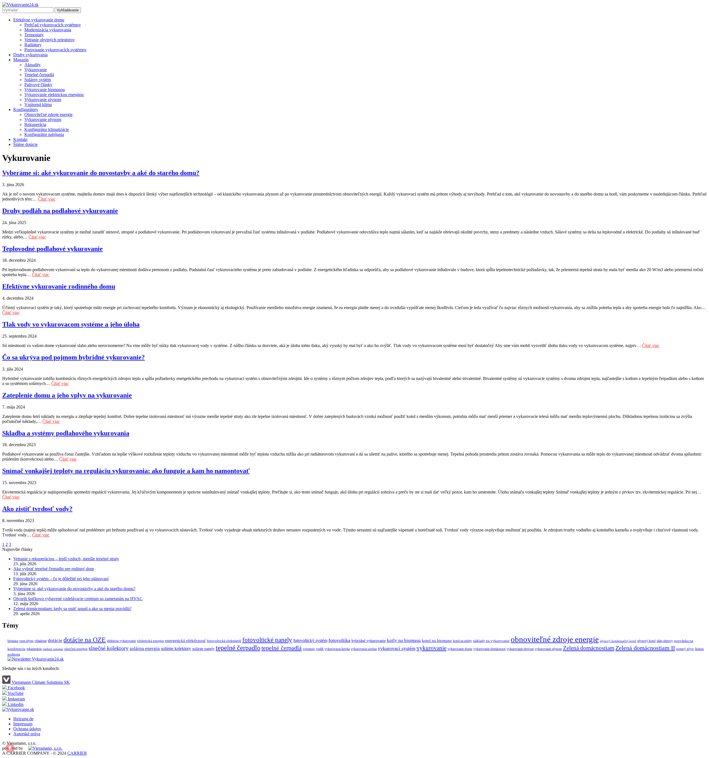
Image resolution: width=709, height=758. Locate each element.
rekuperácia (34, 649)
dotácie (55, 640)
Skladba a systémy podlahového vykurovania (65, 433)
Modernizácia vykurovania (47, 29)
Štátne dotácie (25, 144)
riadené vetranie (53, 649)
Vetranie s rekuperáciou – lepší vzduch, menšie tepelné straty (66, 558)
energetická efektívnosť (185, 640)
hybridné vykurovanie (368, 640)
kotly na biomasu (404, 640)
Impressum (22, 723)
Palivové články (38, 84)
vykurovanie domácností (489, 649)
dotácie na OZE (84, 639)
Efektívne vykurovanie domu (38, 19)
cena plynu (26, 641)
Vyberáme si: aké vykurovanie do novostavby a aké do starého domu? (100, 172)
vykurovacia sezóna (364, 649)
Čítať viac (46, 199)
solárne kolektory (176, 648)
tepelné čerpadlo (238, 647)
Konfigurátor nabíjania (44, 134)
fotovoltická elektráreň (224, 641)
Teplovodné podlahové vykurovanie (52, 248)
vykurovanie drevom (520, 649)
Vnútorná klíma (38, 104)
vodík (319, 649)
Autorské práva (26, 733)
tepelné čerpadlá (281, 647)
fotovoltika (339, 640)
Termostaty (34, 34)
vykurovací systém (396, 648)
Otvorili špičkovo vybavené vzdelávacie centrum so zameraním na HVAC (78, 598)
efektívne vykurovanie (121, 641)
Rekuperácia (35, 124)
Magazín (21, 59)
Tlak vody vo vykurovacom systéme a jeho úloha (71, 324)
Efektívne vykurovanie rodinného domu (58, 286)
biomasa (12, 641)
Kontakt (20, 139)
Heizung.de (23, 718)
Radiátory (33, 44)
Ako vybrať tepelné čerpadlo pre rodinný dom (53, 568)
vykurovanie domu (460, 649)
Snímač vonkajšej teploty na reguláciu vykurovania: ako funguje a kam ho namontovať (126, 470)
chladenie (41, 641)
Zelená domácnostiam (588, 648)
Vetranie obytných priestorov (49, 39)
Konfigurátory (25, 109)
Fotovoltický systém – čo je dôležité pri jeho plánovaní (61, 578)
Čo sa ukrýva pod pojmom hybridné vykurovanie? (73, 357)
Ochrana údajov (27, 728)
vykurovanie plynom (548, 649)
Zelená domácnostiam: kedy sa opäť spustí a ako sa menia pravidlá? (72, 608)
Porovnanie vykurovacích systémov (55, 49)
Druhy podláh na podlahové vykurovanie (60, 210)
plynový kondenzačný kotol (618, 641)
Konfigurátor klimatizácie (46, 129)
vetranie (309, 649)
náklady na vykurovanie (491, 641)
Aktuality (32, 64)
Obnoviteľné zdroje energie (48, 114)
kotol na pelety (462, 641)
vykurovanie (431, 648)
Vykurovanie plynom (42, 99)
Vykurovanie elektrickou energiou (54, 94)
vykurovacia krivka (337, 649)
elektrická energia (150, 641)
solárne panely (203, 648)
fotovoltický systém (310, 640)
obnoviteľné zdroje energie (555, 639)
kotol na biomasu (437, 640)
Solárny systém (37, 79)
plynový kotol (646, 641)
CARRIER (77, 753)
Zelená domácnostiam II (645, 648)
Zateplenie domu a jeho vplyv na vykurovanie (67, 395)
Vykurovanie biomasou (44, 89)
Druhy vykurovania (30, 54)
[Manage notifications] (10, 748)
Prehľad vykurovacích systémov (52, 24)
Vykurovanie (35, 69)
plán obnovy (665, 641)
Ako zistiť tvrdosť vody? (37, 508)
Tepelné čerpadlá (39, 74)
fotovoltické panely (267, 639)
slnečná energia (76, 649)
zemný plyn (685, 649)
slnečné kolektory (109, 648)
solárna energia (145, 648)
